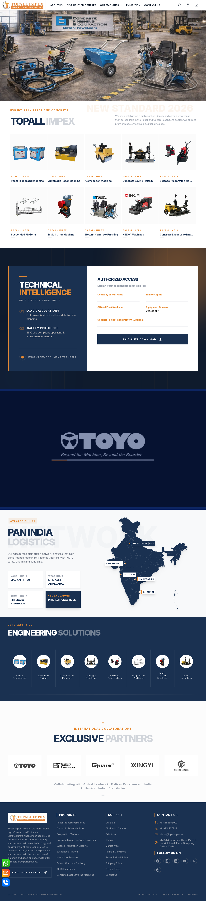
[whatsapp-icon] (6, 863)
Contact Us (152, 5)
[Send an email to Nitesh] (196, 5)
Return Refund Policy (117, 857)
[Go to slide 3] (103, 96)
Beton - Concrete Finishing (71, 863)
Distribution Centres (81, 5)
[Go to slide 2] (100, 96)
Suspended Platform (67, 851)
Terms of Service (172, 894)
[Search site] (180, 5)
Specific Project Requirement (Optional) (120, 319)
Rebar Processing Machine (71, 822)
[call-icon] (6, 882)
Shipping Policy (114, 863)
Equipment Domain (157, 307)
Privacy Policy (113, 869)
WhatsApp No (154, 294)
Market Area (112, 845)
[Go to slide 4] (105, 96)
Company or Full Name (110, 294)
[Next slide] (199, 55)
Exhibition (133, 5)
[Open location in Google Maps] (188, 5)
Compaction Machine (68, 834)
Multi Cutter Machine (67, 857)
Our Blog (110, 822)
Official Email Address (110, 307)
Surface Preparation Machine (72, 845)
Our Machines (109, 5)
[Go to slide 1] (97, 96)
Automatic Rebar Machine (70, 828)
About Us (56, 5)
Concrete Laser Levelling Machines (75, 874)
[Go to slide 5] (108, 96)
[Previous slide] (6, 55)
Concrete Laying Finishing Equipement (77, 840)
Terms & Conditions (116, 851)
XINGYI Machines (66, 869)
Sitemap (110, 840)
